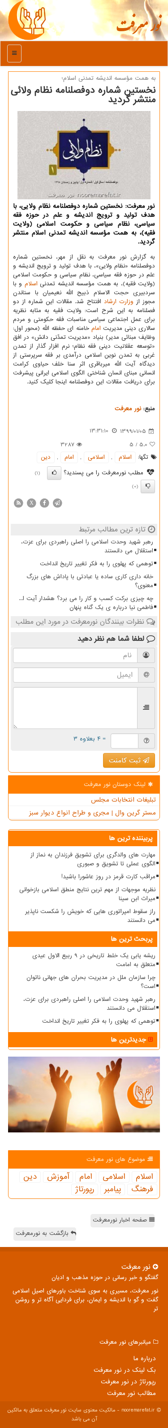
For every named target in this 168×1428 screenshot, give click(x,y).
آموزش (58, 1177)
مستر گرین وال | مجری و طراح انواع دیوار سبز (92, 813)
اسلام (31, 284)
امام (96, 328)
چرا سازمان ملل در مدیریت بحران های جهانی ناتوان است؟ (90, 982)
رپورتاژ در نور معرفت (128, 1382)
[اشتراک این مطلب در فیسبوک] (44, 502)
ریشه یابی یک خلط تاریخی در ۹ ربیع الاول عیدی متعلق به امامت (93, 960)
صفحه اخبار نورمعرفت (121, 1220)
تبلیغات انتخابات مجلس (123, 800)
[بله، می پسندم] (54, 473)
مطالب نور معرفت (131, 1393)
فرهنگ (142, 1189)
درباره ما (144, 1358)
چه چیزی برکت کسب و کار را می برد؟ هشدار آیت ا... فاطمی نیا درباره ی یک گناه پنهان (86, 603)
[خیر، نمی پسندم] (148, 486)
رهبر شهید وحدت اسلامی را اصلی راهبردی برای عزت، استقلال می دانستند (87, 546)
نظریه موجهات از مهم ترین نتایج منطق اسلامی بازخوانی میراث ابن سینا (87, 894)
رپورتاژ (84, 1189)
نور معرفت (138, 29)
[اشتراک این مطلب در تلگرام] (57, 502)
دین (46, 457)
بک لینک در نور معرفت (125, 1370)
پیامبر (112, 1189)
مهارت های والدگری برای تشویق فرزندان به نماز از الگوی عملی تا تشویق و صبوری (92, 859)
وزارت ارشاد (119, 301)
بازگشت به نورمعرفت (43, 1233)
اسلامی (96, 457)
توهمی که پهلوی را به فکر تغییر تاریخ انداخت (96, 564)
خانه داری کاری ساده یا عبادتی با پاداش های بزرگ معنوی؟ (89, 581)
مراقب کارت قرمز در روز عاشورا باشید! (108, 876)
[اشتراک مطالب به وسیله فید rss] (18, 502)
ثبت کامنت (126, 760)
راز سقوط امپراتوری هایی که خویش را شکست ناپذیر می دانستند (90, 916)
